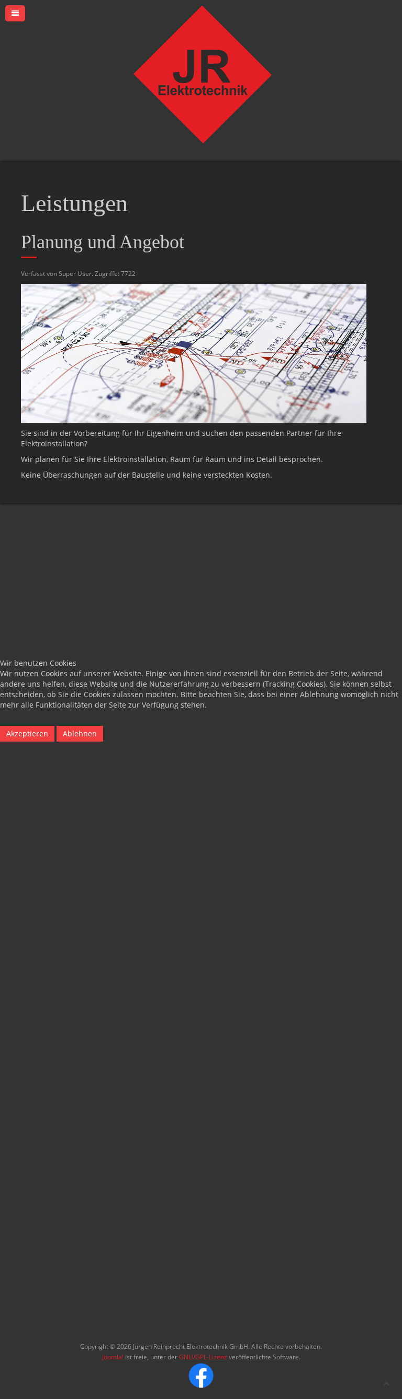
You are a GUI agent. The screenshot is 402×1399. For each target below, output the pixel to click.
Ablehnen (80, 733)
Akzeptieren (27, 733)
